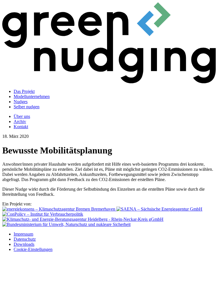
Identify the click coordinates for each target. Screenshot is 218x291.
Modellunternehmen (32, 96)
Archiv (20, 121)
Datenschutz (25, 239)
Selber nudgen (26, 106)
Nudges (21, 101)
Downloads (24, 244)
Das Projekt (24, 91)
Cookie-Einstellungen (33, 249)
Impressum (23, 234)
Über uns (22, 116)
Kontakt (21, 126)
